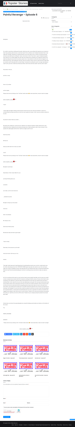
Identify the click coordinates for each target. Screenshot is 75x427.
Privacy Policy (59, 424)
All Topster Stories (33, 3)
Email (4, 402)
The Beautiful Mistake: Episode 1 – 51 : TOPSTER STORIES (63, 37)
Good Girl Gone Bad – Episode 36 (41, 376)
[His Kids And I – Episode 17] (42, 350)
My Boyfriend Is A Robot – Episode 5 (24, 376)
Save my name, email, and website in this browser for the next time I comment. (19, 407)
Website (28, 402)
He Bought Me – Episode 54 (9, 375)
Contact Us (25, 424)
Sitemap (70, 424)
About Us (16, 424)
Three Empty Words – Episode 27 (26, 358)
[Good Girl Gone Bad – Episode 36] (42, 367)
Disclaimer (21, 424)
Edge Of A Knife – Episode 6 (9, 358)
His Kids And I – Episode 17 (40, 358)
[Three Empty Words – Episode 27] (26, 350)
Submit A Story (41, 3)
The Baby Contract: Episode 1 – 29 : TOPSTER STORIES (62, 40)
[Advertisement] (26, 30)
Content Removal (31, 424)
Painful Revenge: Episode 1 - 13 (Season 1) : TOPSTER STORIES (20, 9)
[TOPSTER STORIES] (15, 3)
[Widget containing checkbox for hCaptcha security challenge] (12, 411)
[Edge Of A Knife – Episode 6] (10, 350)
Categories (54, 20)
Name (4, 398)
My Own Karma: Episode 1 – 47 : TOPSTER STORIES (62, 31)
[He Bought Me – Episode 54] (10, 367)
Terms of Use (65, 424)
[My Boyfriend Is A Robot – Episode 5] (26, 367)
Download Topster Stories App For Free (42, 424)
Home (5, 9)
